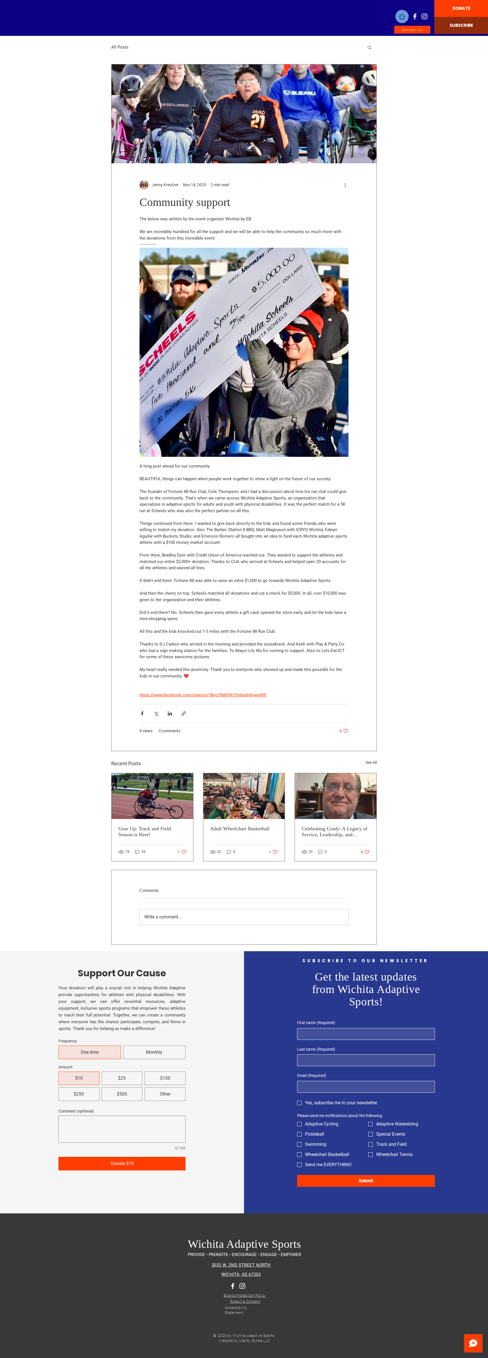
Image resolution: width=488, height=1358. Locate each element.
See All (371, 762)
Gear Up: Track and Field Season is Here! (144, 831)
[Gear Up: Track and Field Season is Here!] (152, 796)
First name (316, 1022)
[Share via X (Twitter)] (156, 713)
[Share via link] (183, 713)
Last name (316, 1049)
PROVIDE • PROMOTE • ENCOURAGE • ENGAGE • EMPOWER (244, 1254)
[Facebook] (415, 16)
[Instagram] (424, 16)
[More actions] (345, 184)
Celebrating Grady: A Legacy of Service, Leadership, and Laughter (334, 832)
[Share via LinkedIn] (170, 713)
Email (311, 1075)
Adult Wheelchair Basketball (239, 828)
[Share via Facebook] (142, 713)
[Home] (402, 16)
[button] (369, 47)
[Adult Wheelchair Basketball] (244, 796)
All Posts (119, 47)
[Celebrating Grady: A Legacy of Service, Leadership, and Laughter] (335, 796)
